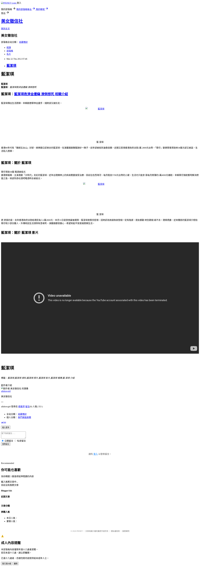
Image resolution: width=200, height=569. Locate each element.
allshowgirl (6, 391)
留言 (27, 406)
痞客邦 (21, 406)
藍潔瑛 (11, 65)
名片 (9, 54)
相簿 (9, 47)
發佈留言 (5, 444)
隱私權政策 (115, 531)
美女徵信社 (12, 21)
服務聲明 (125, 531)
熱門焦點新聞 (24, 417)
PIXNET (80, 531)
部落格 (10, 51)
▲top (3, 422)
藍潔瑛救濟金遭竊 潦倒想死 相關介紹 (41, 94)
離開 (15, 564)
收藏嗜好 (23, 42)
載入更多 (5, 427)
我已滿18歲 (6, 564)
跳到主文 (5, 28)
